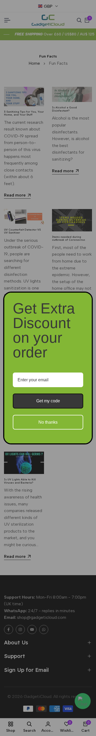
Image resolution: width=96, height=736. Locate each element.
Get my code (48, 401)
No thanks (48, 422)
